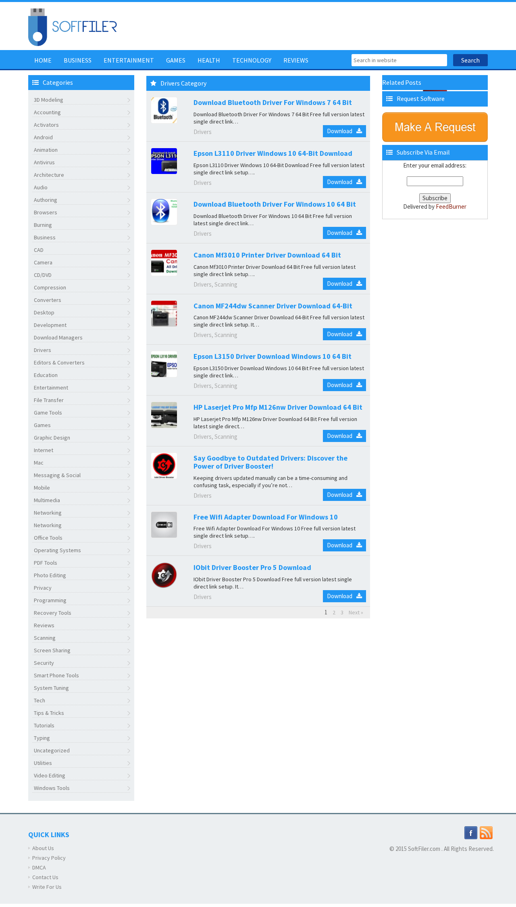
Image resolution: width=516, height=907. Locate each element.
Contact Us (45, 877)
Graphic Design (52, 437)
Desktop (44, 312)
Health (209, 60)
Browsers (45, 212)
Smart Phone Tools (56, 675)
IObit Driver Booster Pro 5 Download (252, 567)
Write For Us (47, 886)
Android (43, 137)
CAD (39, 249)
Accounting (47, 112)
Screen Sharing (52, 650)
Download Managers (58, 337)
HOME (43, 60)
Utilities (43, 763)
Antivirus (44, 162)
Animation (46, 149)
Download (339, 131)
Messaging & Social (57, 475)
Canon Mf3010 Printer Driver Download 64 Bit (267, 255)
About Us (43, 848)
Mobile (42, 487)
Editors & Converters (59, 362)
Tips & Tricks (49, 712)
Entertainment (129, 60)
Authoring (45, 199)
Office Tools (48, 537)
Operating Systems (57, 550)
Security (44, 662)
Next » (356, 612)
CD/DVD (43, 275)
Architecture (49, 174)
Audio (41, 187)
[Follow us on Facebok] (470, 832)
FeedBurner (451, 206)
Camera (43, 262)
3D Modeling (48, 99)
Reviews (295, 60)
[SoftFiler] (72, 26)
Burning (43, 224)
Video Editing (49, 775)
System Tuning (51, 687)
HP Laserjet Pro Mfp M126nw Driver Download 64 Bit (278, 407)
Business (78, 60)
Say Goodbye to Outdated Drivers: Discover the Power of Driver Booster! (270, 462)
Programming (50, 600)
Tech (39, 700)
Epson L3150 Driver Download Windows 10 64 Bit (273, 356)
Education (46, 375)
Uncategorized (52, 750)
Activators (46, 124)
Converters (47, 300)
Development (50, 325)
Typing (42, 738)
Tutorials (44, 725)
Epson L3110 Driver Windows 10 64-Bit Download (273, 153)
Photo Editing (50, 575)
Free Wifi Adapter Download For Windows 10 (266, 517)
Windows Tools (52, 788)
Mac (39, 462)
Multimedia (47, 500)
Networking (48, 512)
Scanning (45, 637)
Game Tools (48, 412)
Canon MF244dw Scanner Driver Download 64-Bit (273, 305)
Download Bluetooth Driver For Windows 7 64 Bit (273, 102)
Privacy (43, 587)
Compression (50, 287)
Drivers (42, 350)
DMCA (39, 867)
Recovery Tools (52, 612)
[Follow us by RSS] (486, 832)
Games (175, 60)
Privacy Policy (49, 857)
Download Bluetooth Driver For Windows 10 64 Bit (275, 204)
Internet (43, 450)
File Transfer (49, 400)
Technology (251, 60)
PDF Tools (45, 562)
